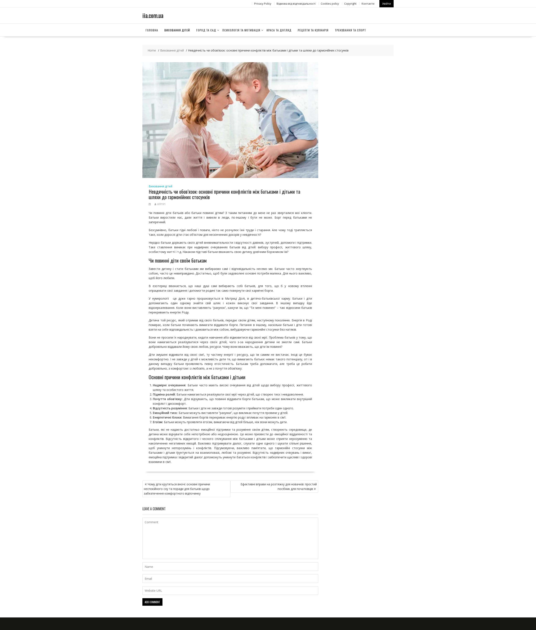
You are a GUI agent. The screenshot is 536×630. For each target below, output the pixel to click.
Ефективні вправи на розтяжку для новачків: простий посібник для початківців (279, 486)
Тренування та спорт (350, 30)
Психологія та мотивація (241, 30)
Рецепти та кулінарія (313, 30)
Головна (152, 30)
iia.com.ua (152, 15)
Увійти (386, 3)
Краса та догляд (279, 30)
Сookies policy (330, 3)
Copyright (350, 3)
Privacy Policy (262, 3)
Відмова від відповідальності (296, 3)
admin (161, 204)
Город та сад (206, 30)
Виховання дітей (177, 30)
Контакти (368, 3)
